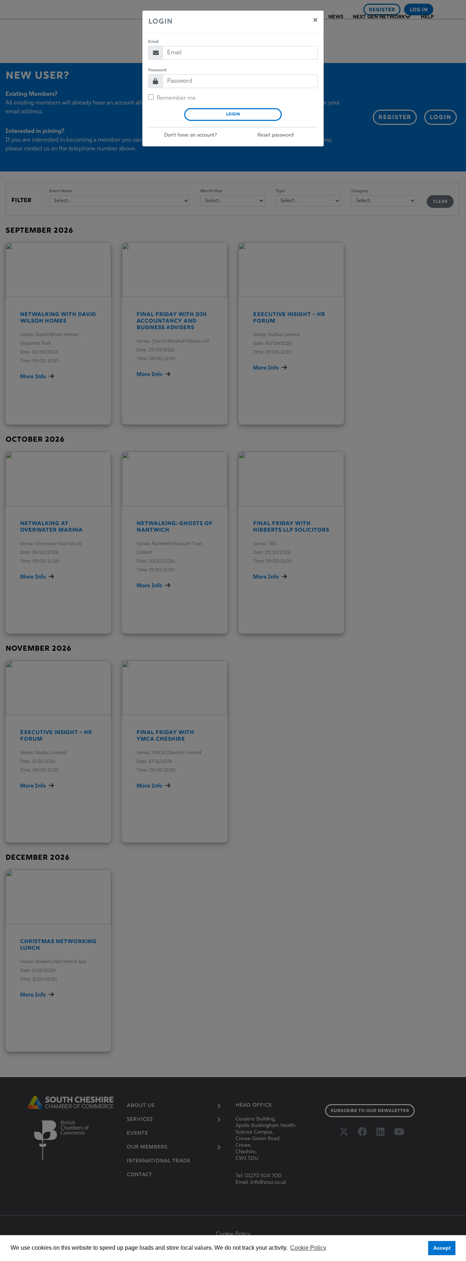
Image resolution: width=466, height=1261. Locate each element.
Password (157, 70)
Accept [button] (442, 1248)
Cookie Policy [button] (308, 1248)
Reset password (275, 135)
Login (233, 114)
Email (153, 42)
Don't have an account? (190, 135)
